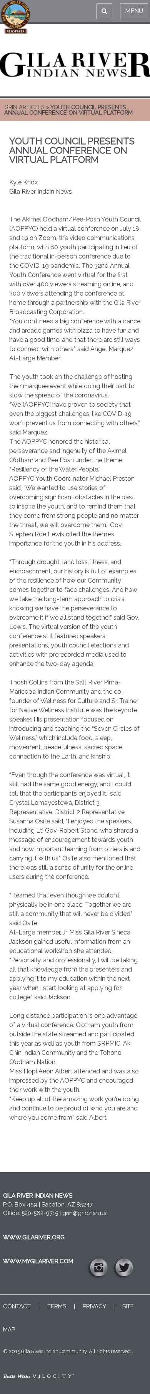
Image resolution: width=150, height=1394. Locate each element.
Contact (17, 1306)
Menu (134, 11)
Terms (56, 1306)
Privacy (94, 1306)
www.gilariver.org (34, 1237)
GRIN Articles (24, 107)
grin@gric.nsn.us (84, 1213)
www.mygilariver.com (38, 1261)
